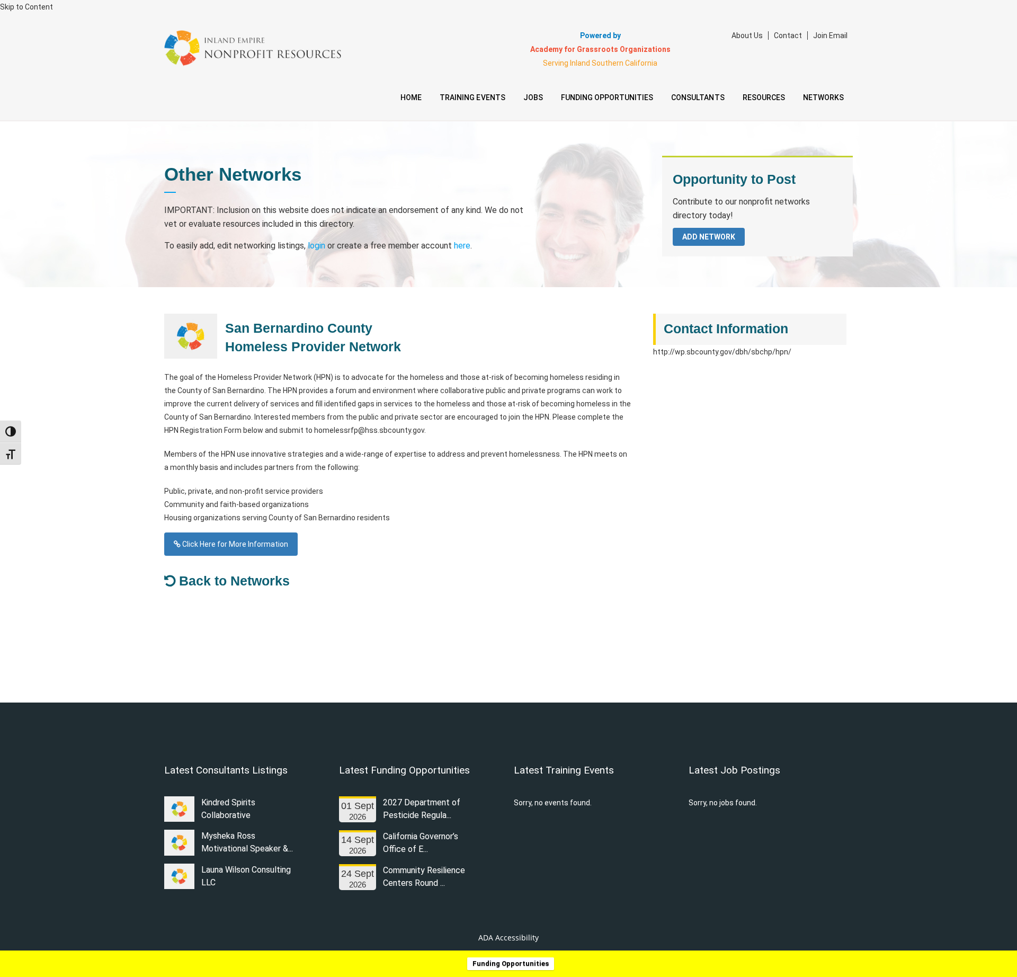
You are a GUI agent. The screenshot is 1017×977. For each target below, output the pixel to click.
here (462, 246)
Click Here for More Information (234, 544)
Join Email (830, 35)
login (316, 246)
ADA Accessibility (508, 937)
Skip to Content (26, 7)
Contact (788, 35)
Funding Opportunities (510, 963)
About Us (747, 35)
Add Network (708, 237)
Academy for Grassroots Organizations (600, 49)
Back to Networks (232, 580)
